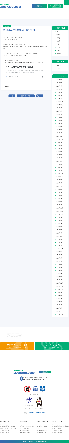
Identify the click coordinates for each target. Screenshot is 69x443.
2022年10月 (59, 214)
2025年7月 (59, 114)
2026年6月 (59, 86)
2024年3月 (59, 161)
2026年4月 (59, 89)
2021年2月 (59, 277)
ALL (57, 32)
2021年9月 (59, 255)
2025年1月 (59, 133)
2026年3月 (59, 92)
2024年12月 (59, 136)
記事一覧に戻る (25, 96)
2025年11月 (59, 102)
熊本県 (58, 35)
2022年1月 (59, 242)
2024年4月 (59, 158)
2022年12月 (59, 208)
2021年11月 (59, 249)
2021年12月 (59, 245)
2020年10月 (59, 289)
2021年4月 (59, 270)
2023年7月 (59, 186)
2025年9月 (59, 108)
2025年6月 (59, 117)
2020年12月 (59, 283)
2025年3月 (59, 127)
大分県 (58, 47)
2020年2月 (59, 305)
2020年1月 (59, 308)
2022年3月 (59, 236)
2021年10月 (59, 252)
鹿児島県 (59, 53)
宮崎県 (58, 50)
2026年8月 (59, 80)
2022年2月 (59, 239)
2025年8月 (59, 111)
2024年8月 (59, 145)
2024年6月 (59, 152)
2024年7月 (59, 148)
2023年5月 (59, 192)
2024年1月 (59, 167)
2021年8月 (59, 258)
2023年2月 (59, 202)
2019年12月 (59, 311)
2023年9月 (59, 180)
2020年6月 (59, 302)
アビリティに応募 (55, 6)
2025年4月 (59, 123)
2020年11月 (59, 286)
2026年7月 (59, 83)
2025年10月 (59, 105)
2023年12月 (59, 170)
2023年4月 (59, 195)
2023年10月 (59, 177)
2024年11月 (59, 139)
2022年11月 (59, 211)
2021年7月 (59, 261)
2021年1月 (59, 280)
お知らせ (59, 65)
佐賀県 (58, 41)
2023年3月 (59, 199)
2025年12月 (59, 98)
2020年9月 (59, 292)
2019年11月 (59, 314)
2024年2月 (59, 164)
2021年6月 (59, 264)
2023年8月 (59, 183)
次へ (38, 96)
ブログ (58, 68)
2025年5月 (59, 120)
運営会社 (39, 6)
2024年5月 (59, 155)
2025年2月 (59, 130)
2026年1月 (59, 95)
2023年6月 (59, 189)
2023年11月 (59, 174)
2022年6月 (59, 227)
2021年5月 (59, 267)
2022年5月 (59, 230)
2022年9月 (59, 217)
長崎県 (58, 44)
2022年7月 (59, 224)
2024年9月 (59, 142)
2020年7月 (59, 299)
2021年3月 (59, 274)
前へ (13, 96)
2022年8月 (59, 220)
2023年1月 (59, 205)
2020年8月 (59, 295)
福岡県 (58, 38)
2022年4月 (59, 233)
